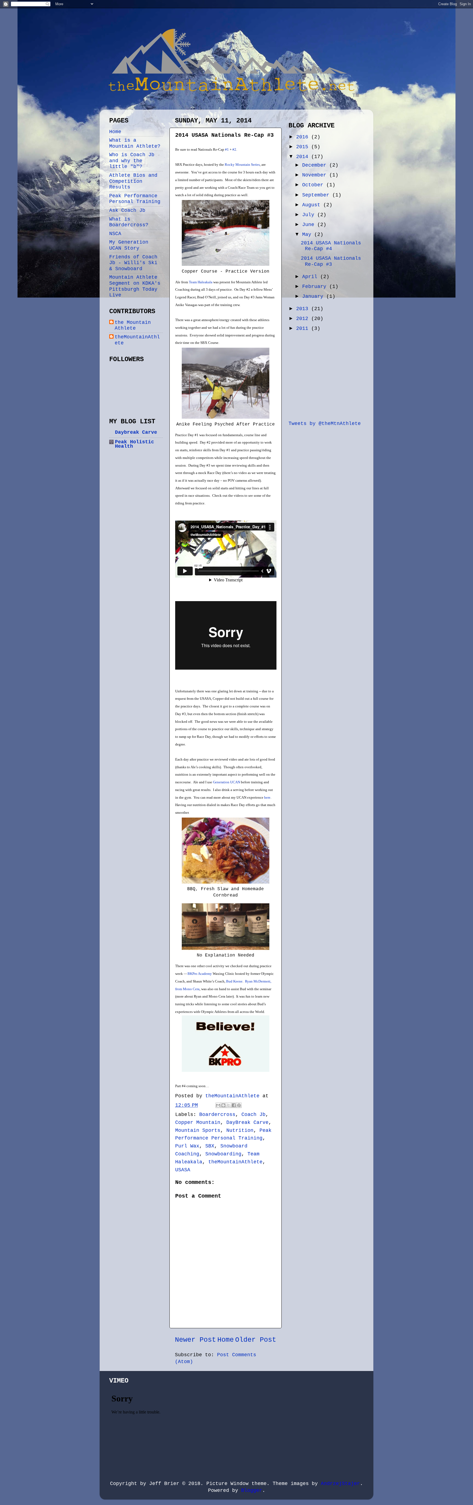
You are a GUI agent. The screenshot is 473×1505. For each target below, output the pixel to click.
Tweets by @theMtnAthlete (325, 423)
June (309, 224)
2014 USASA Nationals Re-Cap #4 (331, 246)
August (312, 205)
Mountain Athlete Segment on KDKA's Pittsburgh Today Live (134, 286)
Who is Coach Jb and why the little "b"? (131, 160)
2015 (303, 147)
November (315, 175)
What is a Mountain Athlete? (134, 143)
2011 (303, 328)
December (315, 165)
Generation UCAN (226, 782)
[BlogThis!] (223, 1105)
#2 (234, 149)
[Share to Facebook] (233, 1105)
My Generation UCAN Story (128, 245)
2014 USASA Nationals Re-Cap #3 (331, 261)
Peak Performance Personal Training (134, 199)
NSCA (115, 233)
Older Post (255, 1340)
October (314, 185)
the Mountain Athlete (133, 325)
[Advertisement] (330, 375)
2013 (303, 309)
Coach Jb (253, 1114)
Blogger (251, 1490)
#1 (227, 149)
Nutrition (239, 1130)
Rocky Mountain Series (242, 164)
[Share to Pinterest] (239, 1105)
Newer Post (195, 1340)
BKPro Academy (200, 974)
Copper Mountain (197, 1122)
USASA (182, 1170)
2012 (303, 318)
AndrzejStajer (340, 1483)
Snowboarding (223, 1154)
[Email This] (218, 1105)
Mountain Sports (197, 1130)
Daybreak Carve (136, 432)
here (267, 797)
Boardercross (217, 1114)
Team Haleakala (200, 282)
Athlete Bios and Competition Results (133, 181)
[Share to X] (228, 1105)
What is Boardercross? (128, 222)
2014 (303, 156)
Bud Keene (234, 981)
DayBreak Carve (247, 1122)
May (308, 234)
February (315, 286)
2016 (303, 137)
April (311, 276)
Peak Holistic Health (134, 444)
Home (225, 1340)
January (314, 296)
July (309, 215)
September (317, 195)
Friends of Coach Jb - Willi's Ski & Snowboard (133, 263)
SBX (209, 1146)
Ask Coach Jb (127, 210)
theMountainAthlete (235, 1162)
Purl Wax (187, 1146)
